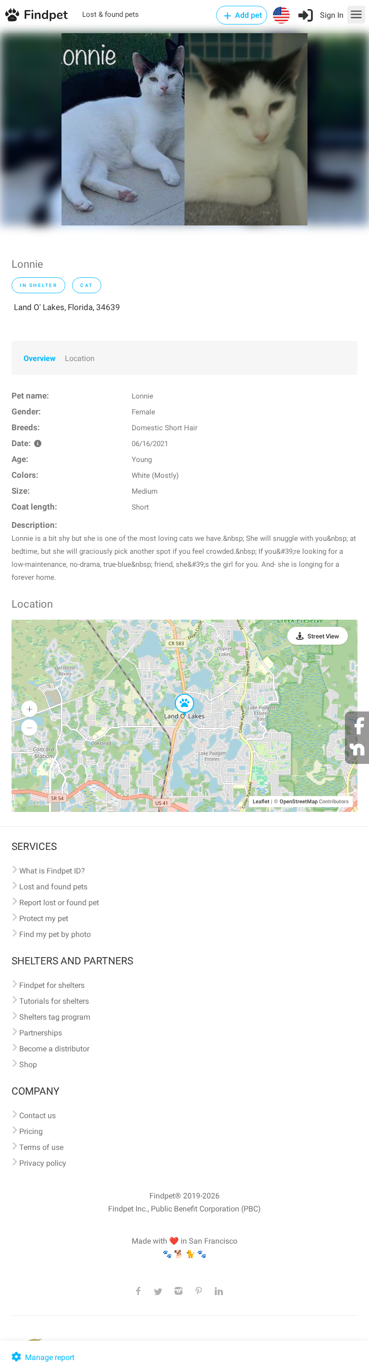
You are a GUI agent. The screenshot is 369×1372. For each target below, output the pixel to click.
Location (80, 358)
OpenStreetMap (299, 801)
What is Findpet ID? (52, 870)
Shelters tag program (54, 1017)
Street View (323, 636)
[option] (123, 129)
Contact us (37, 1115)
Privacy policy (42, 1163)
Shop (28, 1064)
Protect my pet (43, 918)
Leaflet (261, 801)
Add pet (247, 15)
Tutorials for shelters (54, 1001)
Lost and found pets (53, 886)
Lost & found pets (110, 14)
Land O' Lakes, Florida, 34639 (67, 307)
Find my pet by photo (55, 934)
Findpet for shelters (52, 985)
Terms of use (41, 1147)
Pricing (31, 1131)
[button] (178, 694)
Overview (40, 358)
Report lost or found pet (59, 902)
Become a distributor (54, 1048)
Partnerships (40, 1032)
